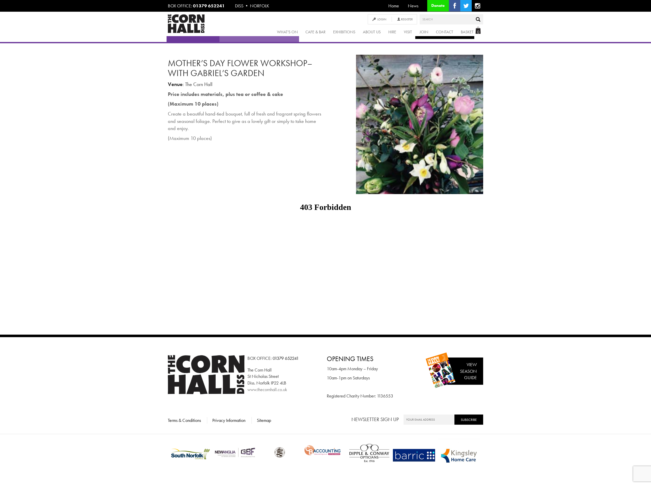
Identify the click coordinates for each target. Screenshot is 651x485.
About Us (372, 32)
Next (491, 129)
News (413, 6)
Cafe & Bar (315, 32)
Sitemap (264, 420)
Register (406, 19)
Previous (348, 129)
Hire (392, 32)
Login (381, 19)
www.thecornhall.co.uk (267, 389)
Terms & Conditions (184, 420)
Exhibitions (344, 32)
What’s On (287, 32)
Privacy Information (228, 420)
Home (393, 6)
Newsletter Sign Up (375, 419)
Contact (444, 32)
